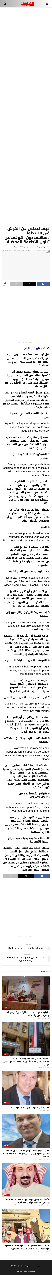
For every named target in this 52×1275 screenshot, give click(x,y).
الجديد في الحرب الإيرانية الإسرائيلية (30, 1108)
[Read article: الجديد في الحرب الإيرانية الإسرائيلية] (26, 1088)
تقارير (6, 1054)
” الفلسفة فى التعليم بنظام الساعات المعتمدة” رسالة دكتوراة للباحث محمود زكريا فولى (26, 1061)
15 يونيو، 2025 (43, 1160)
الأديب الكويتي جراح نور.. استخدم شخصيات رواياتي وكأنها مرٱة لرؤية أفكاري (27, 1201)
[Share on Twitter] (29, 284)
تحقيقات (6, 1103)
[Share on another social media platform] (16, 284)
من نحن (20, 1265)
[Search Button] (5, 3)
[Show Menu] (47, 3)
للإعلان (13, 1265)
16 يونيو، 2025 (43, 1110)
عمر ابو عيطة (42, 246)
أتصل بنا (28, 1265)
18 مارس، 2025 (43, 1206)
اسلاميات (7, 1146)
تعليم (5, 1241)
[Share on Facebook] (43, 284)
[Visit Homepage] (26, 3)
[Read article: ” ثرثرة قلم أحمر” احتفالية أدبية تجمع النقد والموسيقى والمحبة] (26, 993)
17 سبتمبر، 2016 (26, 246)
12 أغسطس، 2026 (42, 1018)
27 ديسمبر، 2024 (43, 1252)
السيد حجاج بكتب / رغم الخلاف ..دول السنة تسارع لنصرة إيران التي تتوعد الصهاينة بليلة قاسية (26, 1153)
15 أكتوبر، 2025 (43, 1068)
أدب (5, 1008)
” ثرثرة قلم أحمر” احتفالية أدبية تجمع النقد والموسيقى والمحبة (27, 1013)
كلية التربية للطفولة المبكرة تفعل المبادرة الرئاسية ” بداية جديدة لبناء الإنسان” (27, 1247)
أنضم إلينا (37, 1265)
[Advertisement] (26, 116)
